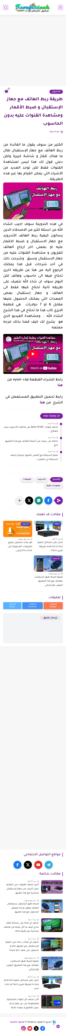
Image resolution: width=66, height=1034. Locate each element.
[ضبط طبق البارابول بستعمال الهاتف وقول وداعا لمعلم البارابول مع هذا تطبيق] (52, 906)
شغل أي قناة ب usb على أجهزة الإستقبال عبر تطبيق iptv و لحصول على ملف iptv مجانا (22, 946)
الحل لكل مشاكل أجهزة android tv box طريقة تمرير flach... (50, 546)
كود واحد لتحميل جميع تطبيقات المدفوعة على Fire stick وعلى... (20, 546)
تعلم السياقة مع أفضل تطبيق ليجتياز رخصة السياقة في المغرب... (34, 457)
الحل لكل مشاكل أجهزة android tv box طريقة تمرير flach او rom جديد (21, 984)
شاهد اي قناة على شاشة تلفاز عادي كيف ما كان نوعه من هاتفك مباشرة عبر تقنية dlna (21, 927)
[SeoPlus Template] (54, 1022)
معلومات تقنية (53, 486)
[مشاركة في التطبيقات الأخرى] (20, 500)
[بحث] (5, 7)
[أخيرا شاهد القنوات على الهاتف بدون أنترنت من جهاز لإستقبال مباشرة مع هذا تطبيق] (52, 887)
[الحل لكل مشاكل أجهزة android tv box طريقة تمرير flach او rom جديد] (52, 982)
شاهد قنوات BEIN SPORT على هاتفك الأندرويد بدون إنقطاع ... (31, 429)
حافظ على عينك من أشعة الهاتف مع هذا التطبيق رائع (31, 443)
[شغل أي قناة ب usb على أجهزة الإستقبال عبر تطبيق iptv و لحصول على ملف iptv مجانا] (52, 944)
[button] (48, 500)
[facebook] (17, 865)
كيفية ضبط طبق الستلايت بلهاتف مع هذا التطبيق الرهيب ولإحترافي (48, 581)
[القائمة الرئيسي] (60, 7)
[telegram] (49, 865)
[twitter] (28, 865)
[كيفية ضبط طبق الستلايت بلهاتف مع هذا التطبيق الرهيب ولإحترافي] (52, 963)
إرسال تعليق (50, 618)
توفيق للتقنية (17, 1022)
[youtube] (38, 865)
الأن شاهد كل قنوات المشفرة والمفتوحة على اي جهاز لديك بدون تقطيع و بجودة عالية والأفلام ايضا (23, 1004)
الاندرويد (56, 92)
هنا (60, 386)
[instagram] (23, 1028)
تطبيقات (27, 479)
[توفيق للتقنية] (33, 7)
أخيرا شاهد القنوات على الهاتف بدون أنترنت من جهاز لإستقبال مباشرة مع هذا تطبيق (22, 889)
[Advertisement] (33, 51)
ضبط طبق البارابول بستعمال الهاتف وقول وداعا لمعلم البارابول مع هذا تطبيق (23, 908)
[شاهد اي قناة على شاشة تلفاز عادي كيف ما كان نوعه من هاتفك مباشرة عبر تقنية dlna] (52, 925)
